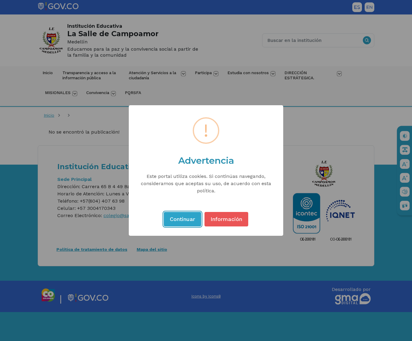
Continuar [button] (182, 219)
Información (226, 219)
